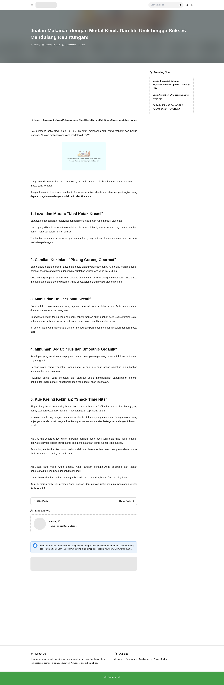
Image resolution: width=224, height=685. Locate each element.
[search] (179, 5)
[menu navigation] (31, 5)
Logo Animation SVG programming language (171, 97)
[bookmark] (192, 5)
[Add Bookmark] (81, 45)
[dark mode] (187, 5)
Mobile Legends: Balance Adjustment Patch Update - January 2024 (171, 85)
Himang (37, 45)
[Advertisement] (83, 92)
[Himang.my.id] (46, 5)
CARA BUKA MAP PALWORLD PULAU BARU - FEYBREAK (168, 107)
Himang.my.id (113, 677)
